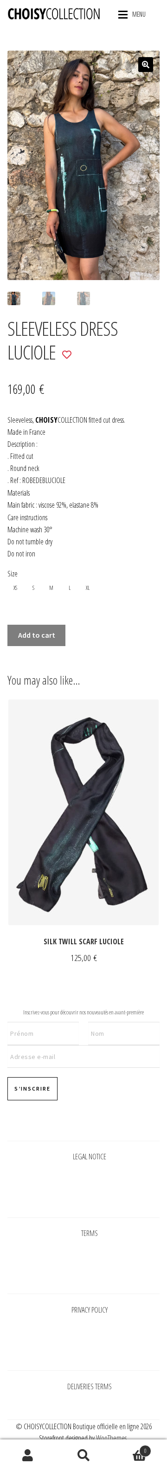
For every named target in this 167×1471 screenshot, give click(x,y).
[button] (145, 64)
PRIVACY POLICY (89, 1310)
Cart (129, 1447)
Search (83, 1455)
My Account (28, 1455)
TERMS (89, 1233)
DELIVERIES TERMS (89, 1386)
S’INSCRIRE (32, 1088)
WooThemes (111, 1438)
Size (12, 574)
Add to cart (36, 635)
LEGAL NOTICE (89, 1156)
